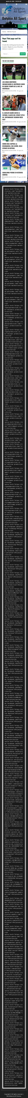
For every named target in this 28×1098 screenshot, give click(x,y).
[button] (2, 26)
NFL (5, 77)
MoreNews (10, 1096)
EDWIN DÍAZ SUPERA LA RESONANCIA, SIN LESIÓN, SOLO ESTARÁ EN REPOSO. (12, 146)
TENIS (5, 168)
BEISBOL (6, 139)
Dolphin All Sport (14, 18)
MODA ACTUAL (7, 108)
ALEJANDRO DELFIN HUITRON (10, 91)
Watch (24, 26)
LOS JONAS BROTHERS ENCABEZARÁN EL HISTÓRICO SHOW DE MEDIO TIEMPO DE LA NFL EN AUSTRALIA (13, 85)
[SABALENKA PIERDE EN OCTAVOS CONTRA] (14, 162)
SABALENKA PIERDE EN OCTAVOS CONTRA (12, 173)
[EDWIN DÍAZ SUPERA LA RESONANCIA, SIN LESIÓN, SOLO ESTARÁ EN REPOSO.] (14, 134)
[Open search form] (15, 26)
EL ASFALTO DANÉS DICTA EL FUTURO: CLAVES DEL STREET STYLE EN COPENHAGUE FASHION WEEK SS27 (13, 116)
